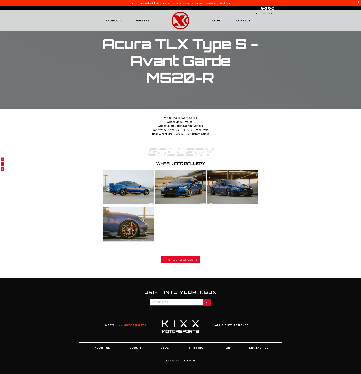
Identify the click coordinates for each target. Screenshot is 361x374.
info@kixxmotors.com (163, 3)
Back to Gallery (183, 259)
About (217, 20)
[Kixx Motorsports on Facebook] (262, 8)
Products (114, 20)
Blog (165, 347)
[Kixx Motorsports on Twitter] (265, 8)
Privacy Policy (172, 360)
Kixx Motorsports (131, 325)
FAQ (227, 347)
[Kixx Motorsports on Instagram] (269, 8)
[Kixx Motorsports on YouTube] (272, 8)
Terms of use (188, 360)
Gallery (142, 20)
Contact (243, 20)
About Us (102, 347)
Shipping (196, 347)
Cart (267, 13)
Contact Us (258, 347)
